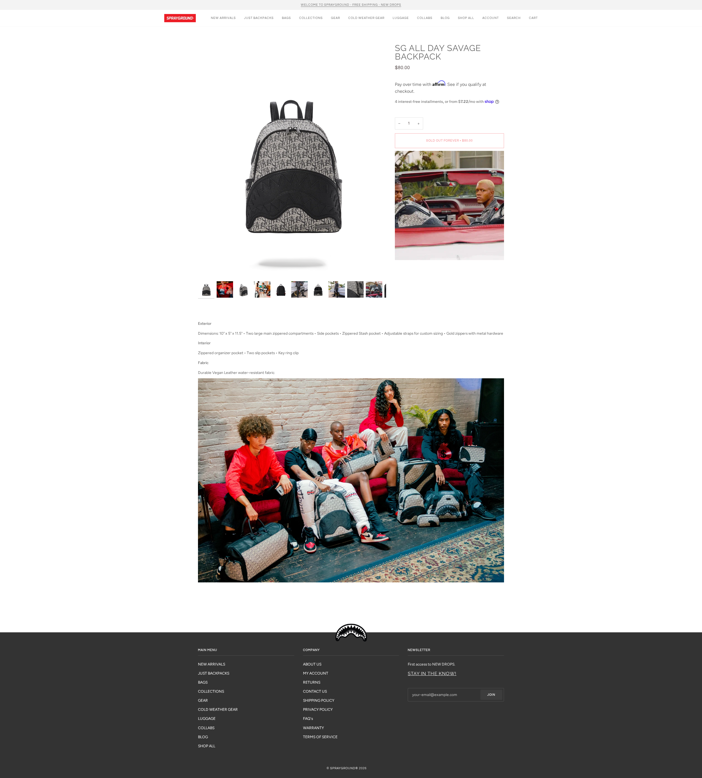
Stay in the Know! (432, 673)
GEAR (203, 700)
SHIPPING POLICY (318, 700)
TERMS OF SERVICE (320, 737)
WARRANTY (313, 728)
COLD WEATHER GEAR (218, 709)
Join (491, 694)
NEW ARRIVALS (211, 664)
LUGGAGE (207, 718)
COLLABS (206, 728)
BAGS (203, 682)
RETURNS (311, 682)
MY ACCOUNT (315, 673)
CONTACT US (315, 691)
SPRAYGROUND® (344, 768)
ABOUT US (312, 664)
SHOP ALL (206, 746)
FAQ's (308, 718)
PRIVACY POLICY (318, 709)
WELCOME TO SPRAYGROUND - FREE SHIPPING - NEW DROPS (351, 4)
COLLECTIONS (211, 691)
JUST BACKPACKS (213, 673)
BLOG (203, 737)
